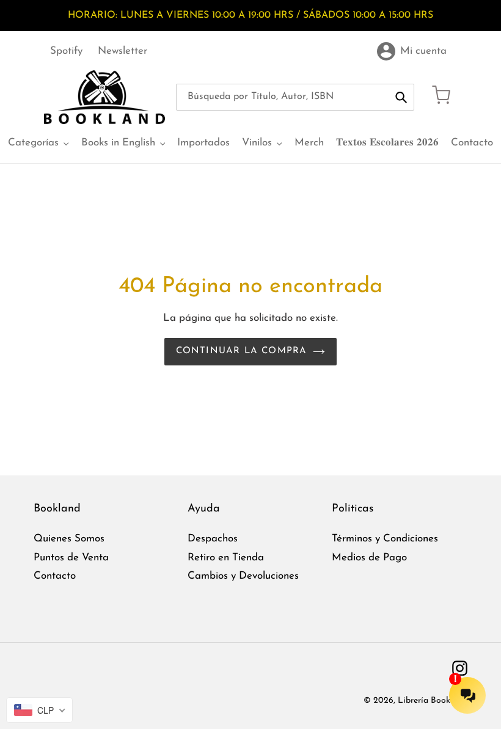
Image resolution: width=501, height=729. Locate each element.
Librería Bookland (432, 700)
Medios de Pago (369, 557)
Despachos (213, 538)
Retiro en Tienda (226, 557)
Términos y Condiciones (385, 538)
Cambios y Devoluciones (243, 576)
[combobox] (295, 97)
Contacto (55, 576)
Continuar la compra (241, 351)
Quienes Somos (69, 538)
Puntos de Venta (71, 557)
